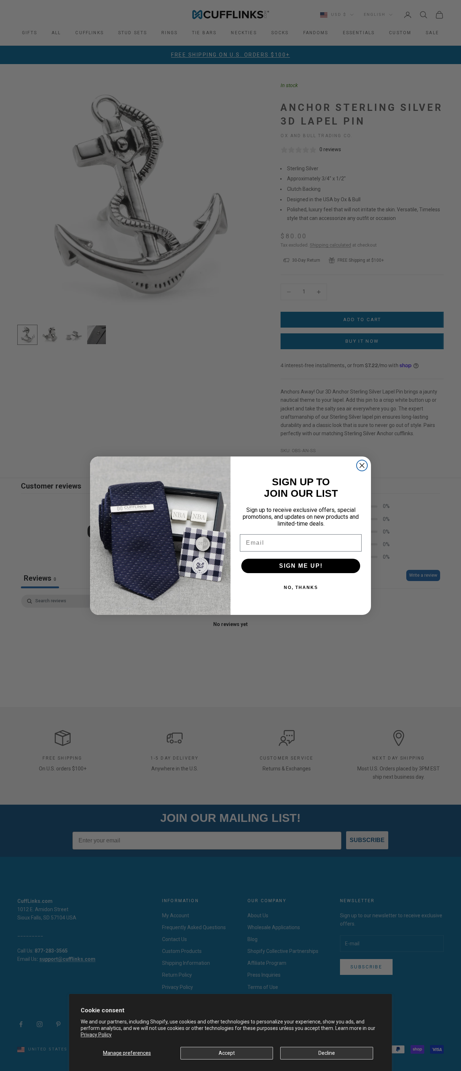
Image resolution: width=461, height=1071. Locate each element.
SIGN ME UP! (301, 566)
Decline (326, 1053)
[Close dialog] (362, 465)
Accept (227, 1053)
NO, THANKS (301, 587)
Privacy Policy (96, 1035)
